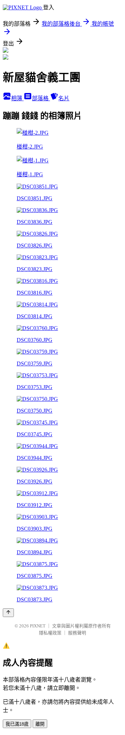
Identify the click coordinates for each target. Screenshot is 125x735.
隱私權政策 (50, 632)
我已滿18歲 (17, 724)
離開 (39, 724)
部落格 (41, 98)
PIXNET (37, 625)
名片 (63, 98)
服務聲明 (77, 632)
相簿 (17, 98)
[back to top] (8, 612)
